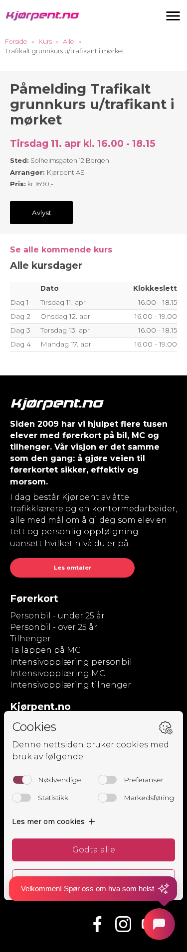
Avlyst (41, 213)
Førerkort (34, 598)
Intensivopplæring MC (57, 673)
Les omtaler (72, 567)
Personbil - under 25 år (57, 615)
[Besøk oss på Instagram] (123, 924)
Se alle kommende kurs (61, 249)
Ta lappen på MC (45, 650)
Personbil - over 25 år (53, 627)
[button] (173, 16)
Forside (16, 41)
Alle (68, 41)
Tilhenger (30, 638)
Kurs (45, 41)
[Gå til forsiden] (42, 16)
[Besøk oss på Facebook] (97, 924)
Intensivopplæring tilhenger (70, 685)
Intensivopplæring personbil (71, 662)
